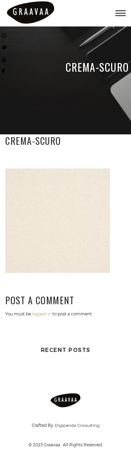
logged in (41, 313)
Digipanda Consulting (77, 425)
